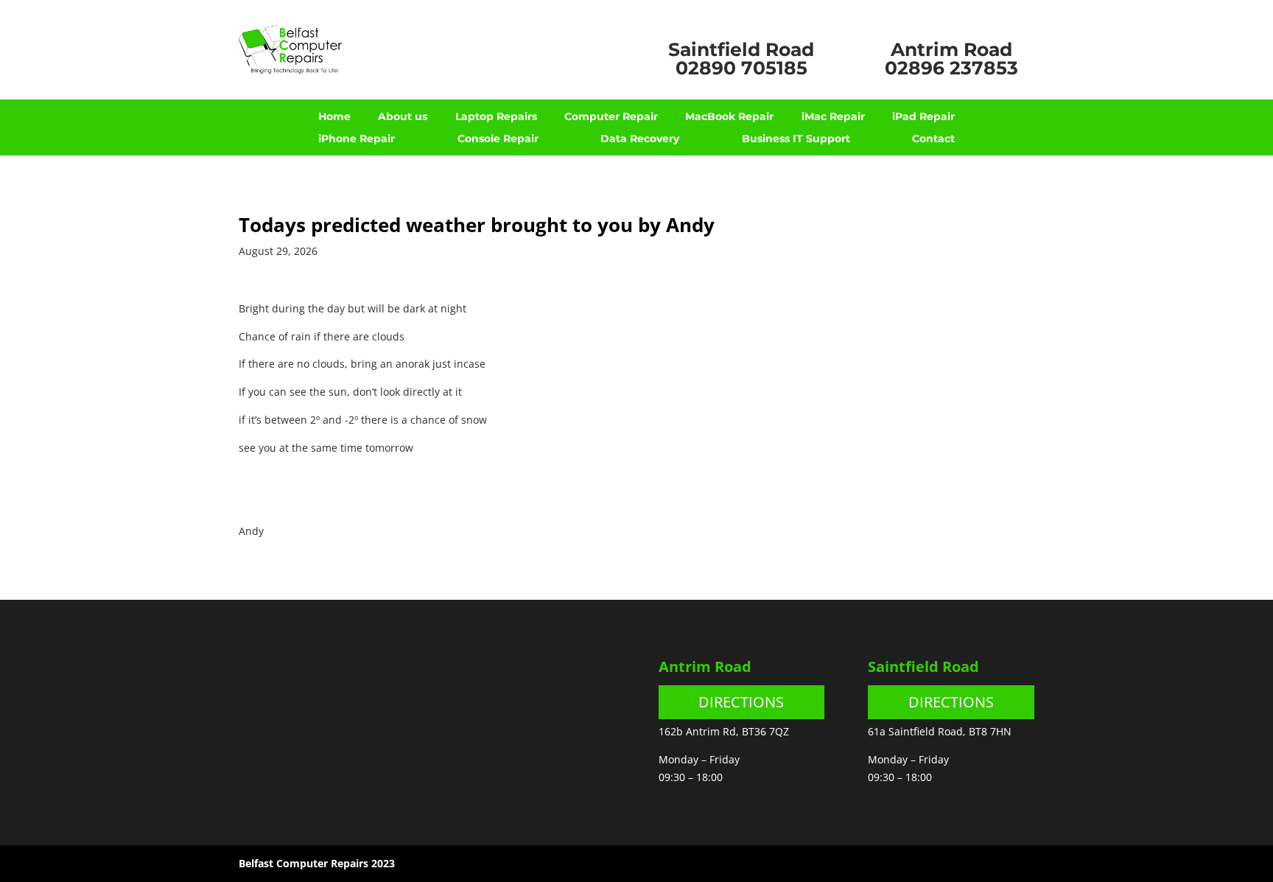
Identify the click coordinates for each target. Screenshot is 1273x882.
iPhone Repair (356, 139)
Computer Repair (611, 117)
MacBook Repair (729, 117)
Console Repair (498, 139)
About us (402, 117)
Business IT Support (796, 139)
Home (334, 117)
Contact (933, 139)
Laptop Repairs (496, 117)
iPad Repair (923, 117)
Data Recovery (639, 139)
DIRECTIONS (741, 702)
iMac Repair (833, 117)
